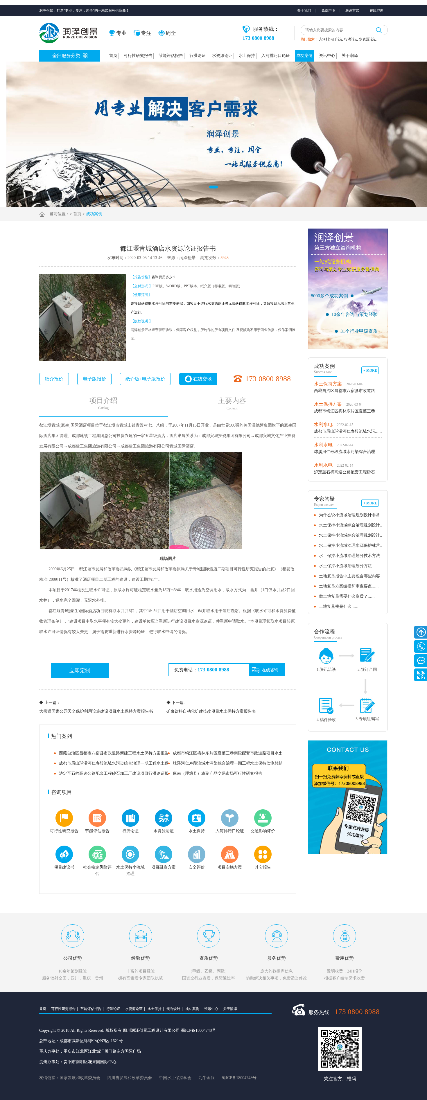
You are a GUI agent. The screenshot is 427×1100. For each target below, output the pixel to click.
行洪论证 (351, 39)
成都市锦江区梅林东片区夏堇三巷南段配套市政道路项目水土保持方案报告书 (242, 753)
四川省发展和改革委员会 (129, 1078)
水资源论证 (367, 39)
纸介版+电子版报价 (145, 378)
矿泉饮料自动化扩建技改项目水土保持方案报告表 (211, 706)
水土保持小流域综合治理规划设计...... (353, 525)
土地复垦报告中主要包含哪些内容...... (353, 576)
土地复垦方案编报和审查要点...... (349, 586)
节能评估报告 (171, 55)
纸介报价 (54, 378)
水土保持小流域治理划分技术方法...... (353, 555)
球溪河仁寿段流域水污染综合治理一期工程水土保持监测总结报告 (232, 763)
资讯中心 (327, 55)
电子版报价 (94, 378)
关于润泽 (350, 55)
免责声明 (328, 10)
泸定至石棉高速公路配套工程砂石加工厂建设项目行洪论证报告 (116, 773)
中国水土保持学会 (175, 1078)
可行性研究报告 (138, 55)
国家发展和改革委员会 (80, 1078)
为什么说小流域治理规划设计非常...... (353, 515)
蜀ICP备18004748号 (239, 1078)
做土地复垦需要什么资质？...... (347, 596)
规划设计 (173, 1009)
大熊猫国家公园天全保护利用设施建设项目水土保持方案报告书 (96, 706)
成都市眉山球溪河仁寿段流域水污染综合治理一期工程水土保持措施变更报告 (128, 763)
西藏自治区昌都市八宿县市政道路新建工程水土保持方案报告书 (116, 753)
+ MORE (370, 371)
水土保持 (247, 55)
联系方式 (352, 10)
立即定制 (79, 670)
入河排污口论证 (331, 39)
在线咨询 (376, 10)
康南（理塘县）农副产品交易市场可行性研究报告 (217, 773)
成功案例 (304, 55)
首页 (113, 55)
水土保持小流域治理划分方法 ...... (349, 566)
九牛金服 (206, 1078)
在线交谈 (202, 378)
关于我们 (304, 10)
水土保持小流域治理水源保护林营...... (353, 545)
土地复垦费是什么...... (338, 606)
